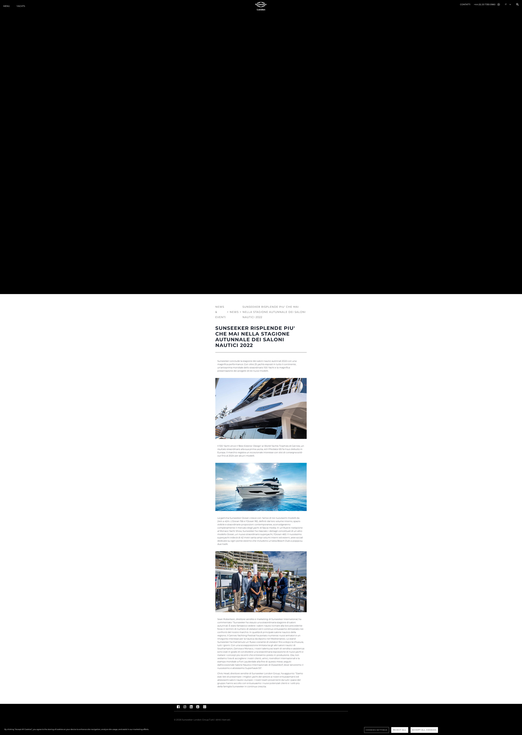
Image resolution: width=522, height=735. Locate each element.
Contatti (465, 4)
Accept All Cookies (424, 730)
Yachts (21, 6)
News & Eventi (220, 312)
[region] (261, 730)
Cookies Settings (376, 730)
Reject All (399, 730)
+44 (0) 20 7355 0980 (484, 4)
